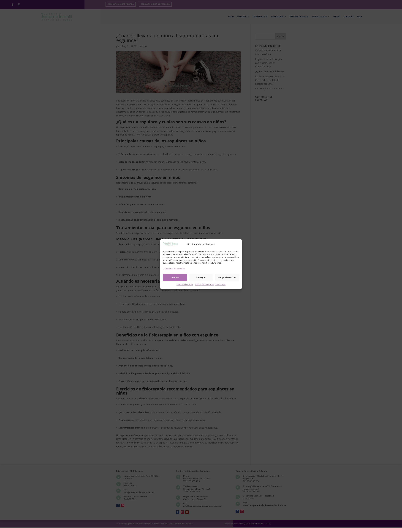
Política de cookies (185, 284)
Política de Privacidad (204, 284)
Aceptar (175, 277)
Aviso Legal (220, 284)
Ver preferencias (227, 277)
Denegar (201, 277)
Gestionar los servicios (174, 268)
